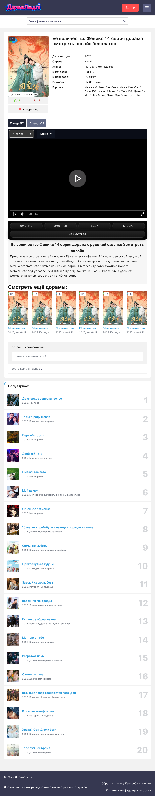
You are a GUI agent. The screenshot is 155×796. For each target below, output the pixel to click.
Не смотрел (77, 234)
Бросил (128, 225)
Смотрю (26, 225)
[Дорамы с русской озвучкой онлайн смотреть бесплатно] (23, 7)
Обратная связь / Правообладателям (126, 783)
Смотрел (60, 225)
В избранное (30, 109)
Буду (94, 225)
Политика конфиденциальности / (128, 790)
